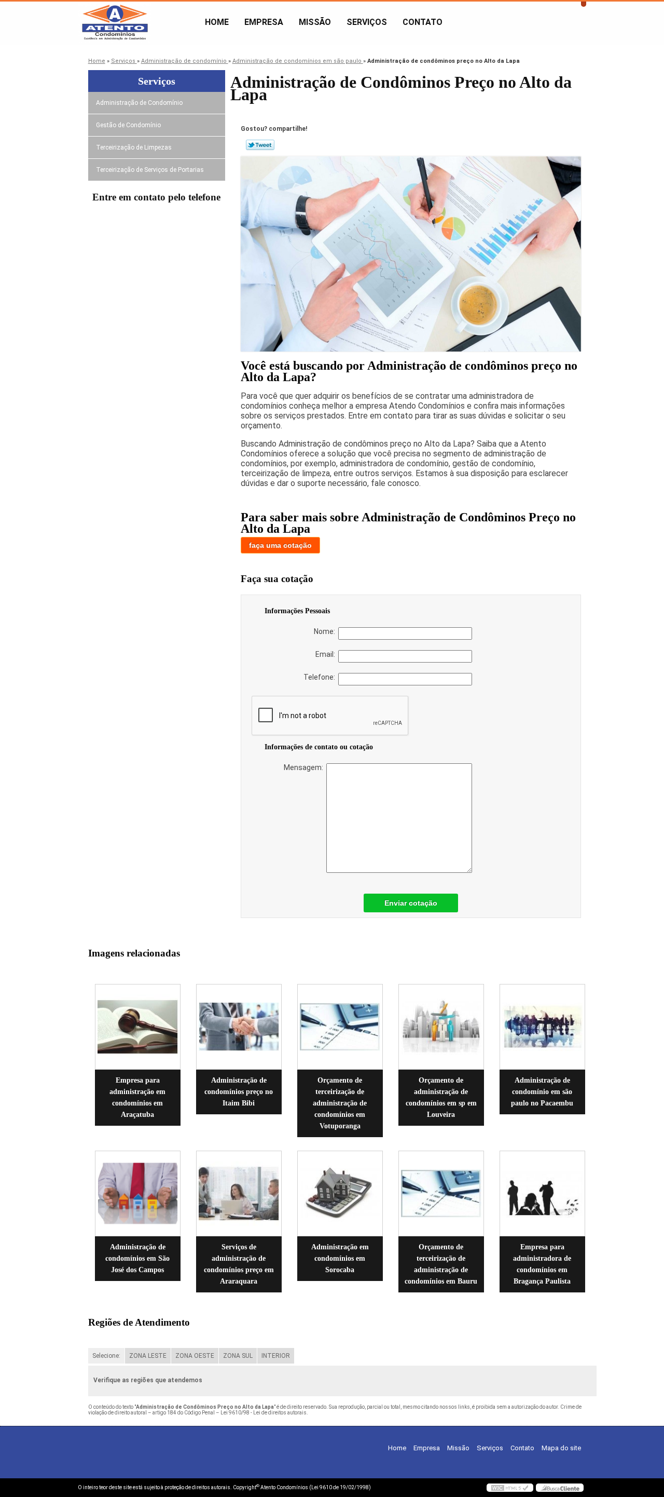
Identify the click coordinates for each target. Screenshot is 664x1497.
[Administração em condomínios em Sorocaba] (340, 1193)
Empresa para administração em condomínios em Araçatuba (137, 1097)
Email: (326, 654)
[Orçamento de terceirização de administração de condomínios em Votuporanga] (340, 1027)
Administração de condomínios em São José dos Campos (137, 1258)
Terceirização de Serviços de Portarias (150, 169)
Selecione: (106, 1355)
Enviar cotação (410, 903)
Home (217, 22)
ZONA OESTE (194, 1355)
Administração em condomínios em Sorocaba (340, 1258)
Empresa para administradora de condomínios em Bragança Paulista (542, 1264)
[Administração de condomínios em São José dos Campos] (138, 1193)
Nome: (326, 631)
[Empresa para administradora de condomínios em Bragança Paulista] (542, 1193)
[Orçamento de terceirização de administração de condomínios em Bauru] (441, 1193)
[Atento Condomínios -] (137, 22)
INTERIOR (275, 1355)
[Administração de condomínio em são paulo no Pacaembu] (542, 1027)
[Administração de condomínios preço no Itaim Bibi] (239, 1027)
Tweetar (260, 145)
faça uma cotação (280, 545)
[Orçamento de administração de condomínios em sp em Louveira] (441, 1027)
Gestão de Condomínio (128, 125)
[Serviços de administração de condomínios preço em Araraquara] (239, 1193)
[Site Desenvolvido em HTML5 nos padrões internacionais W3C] (510, 1487)
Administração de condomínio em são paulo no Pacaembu (542, 1091)
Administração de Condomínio (139, 102)
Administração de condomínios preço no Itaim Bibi (238, 1091)
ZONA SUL (238, 1355)
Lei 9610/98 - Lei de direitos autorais (263, 1412)
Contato (422, 22)
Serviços (367, 22)
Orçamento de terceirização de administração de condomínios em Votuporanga (340, 1103)
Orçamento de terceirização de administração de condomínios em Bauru (441, 1264)
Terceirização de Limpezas (134, 147)
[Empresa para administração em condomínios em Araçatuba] (138, 1027)
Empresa (263, 22)
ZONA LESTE (148, 1355)
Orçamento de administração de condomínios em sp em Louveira (441, 1097)
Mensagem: (305, 767)
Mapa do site (561, 1448)
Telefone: (320, 677)
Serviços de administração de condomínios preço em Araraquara (239, 1264)
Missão (315, 22)
